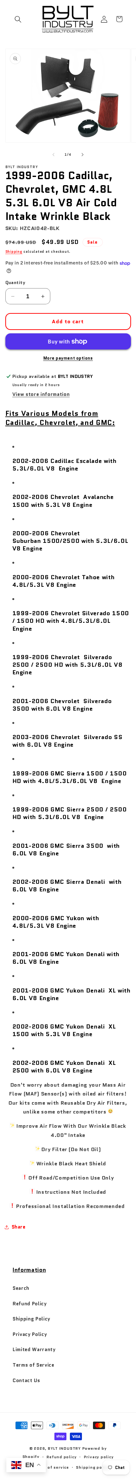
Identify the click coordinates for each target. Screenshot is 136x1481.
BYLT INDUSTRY (64, 1448)
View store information (41, 394)
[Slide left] (53, 154)
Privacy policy (99, 1457)
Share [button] (19, 1226)
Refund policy (61, 1457)
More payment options (68, 358)
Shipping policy (93, 1467)
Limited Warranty (34, 1349)
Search (21, 1288)
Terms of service (51, 1467)
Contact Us (26, 1380)
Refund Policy (30, 1303)
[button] (18, 19)
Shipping (13, 251)
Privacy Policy (30, 1334)
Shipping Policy (31, 1318)
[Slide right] (83, 154)
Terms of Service (33, 1365)
